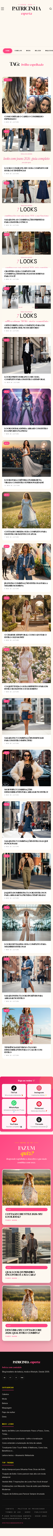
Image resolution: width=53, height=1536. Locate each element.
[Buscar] (50, 8)
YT (10, 1378)
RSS (22, 1378)
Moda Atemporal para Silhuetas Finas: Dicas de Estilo (23, 1469)
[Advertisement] (26, 32)
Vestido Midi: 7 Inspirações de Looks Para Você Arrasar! (25, 1482)
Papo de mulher (8, 1412)
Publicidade (41, 1512)
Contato (10, 1509)
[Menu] (2, 8)
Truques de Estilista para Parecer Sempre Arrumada (23, 1494)
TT (16, 1378)
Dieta (4, 1417)
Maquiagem (7, 1408)
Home (8, 51)
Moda (28, 50)
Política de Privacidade (31, 1509)
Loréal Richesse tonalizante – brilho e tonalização (22, 1439)
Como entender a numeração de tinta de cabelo (22, 1443)
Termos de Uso (13, 1512)
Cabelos (18, 50)
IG (4, 1378)
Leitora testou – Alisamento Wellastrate (18, 1455)
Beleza (38, 50)
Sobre (28, 1512)
